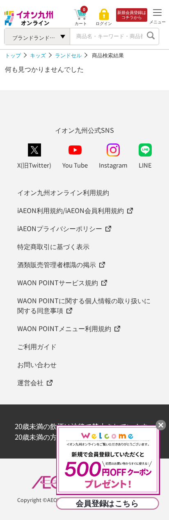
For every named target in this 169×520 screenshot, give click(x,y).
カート (81, 23)
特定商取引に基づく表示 (53, 246)
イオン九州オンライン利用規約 (63, 192)
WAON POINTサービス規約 (57, 282)
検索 (150, 36)
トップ (13, 55)
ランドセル (68, 55)
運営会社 (30, 382)
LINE (145, 165)
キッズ (38, 55)
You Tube (75, 165)
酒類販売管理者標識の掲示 (56, 264)
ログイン (104, 23)
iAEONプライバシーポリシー (59, 228)
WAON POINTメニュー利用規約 (64, 328)
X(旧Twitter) (34, 165)
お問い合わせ (37, 364)
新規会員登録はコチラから (131, 14)
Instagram (113, 165)
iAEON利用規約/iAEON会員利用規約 (70, 210)
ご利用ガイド (37, 346)
